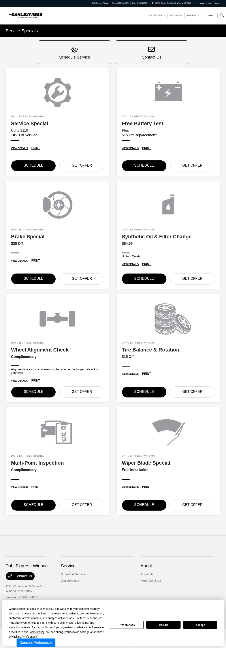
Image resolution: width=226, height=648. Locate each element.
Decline (163, 625)
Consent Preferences (36, 642)
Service (68, 565)
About (146, 565)
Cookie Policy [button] (36, 632)
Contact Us (23, 576)
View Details (19, 148)
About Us (147, 574)
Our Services (70, 580)
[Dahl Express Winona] (25, 15)
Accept (200, 625)
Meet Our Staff (151, 580)
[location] (152, 3)
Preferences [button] (30, 636)
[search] (222, 15)
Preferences (127, 625)
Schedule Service (73, 574)
